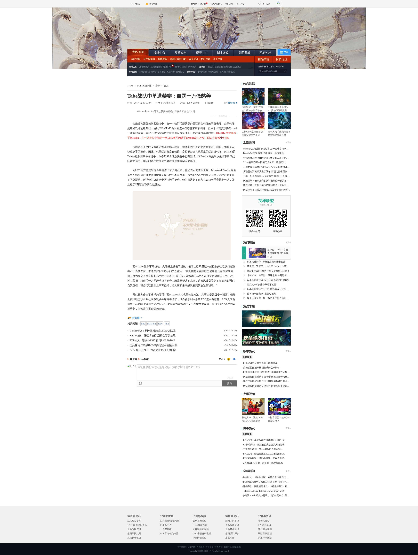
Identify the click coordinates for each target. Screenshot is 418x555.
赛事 (157, 86)
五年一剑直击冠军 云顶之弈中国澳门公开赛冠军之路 (269, 176)
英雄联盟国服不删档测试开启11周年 (261, 367)
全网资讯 (180, 72)
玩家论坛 (265, 52)
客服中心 (228, 547)
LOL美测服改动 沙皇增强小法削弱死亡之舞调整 (267, 372)
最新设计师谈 (232, 533)
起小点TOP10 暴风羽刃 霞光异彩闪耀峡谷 (268, 280)
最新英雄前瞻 (232, 529)
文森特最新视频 (201, 529)
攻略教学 (162, 59)
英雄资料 (180, 52)
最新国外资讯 (232, 521)
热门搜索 (205, 59)
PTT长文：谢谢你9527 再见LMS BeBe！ (153, 340)
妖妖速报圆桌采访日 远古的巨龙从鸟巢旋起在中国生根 (271, 386)
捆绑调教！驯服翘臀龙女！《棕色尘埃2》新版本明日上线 (271, 486)
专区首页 (138, 52)
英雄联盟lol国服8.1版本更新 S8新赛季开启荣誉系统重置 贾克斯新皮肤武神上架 (153, 40)
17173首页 (135, 3)
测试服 (211, 67)
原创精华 (171, 72)
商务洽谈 (209, 547)
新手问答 (152, 72)
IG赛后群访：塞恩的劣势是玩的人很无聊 (263, 444)
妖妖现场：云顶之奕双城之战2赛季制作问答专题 (267, 190)
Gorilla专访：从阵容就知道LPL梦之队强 (153, 330)
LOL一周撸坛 (265, 538)
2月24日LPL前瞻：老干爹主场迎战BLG (263, 463)
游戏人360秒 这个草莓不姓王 (261, 284)
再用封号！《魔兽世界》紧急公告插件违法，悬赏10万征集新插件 (275, 477)
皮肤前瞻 (228, 67)
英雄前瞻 (219, 67)
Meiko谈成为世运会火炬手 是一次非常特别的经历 (268, 148)
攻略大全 (143, 72)
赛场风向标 (202, 72)
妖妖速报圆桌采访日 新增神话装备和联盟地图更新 (268, 381)
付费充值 (282, 59)
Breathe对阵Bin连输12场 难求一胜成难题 (263, 153)
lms (143, 323)
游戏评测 (280, 66)
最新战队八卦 (134, 533)
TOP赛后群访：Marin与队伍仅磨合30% (262, 449)
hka (167, 323)
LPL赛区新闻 (264, 525)
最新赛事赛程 (265, 533)
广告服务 (200, 547)
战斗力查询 (144, 67)
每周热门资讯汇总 (227, 72)
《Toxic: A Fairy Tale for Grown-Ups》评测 (263, 491)
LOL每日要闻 (134, 521)
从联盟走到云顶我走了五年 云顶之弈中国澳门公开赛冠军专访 (274, 171)
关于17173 (181, 547)
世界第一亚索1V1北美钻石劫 (261, 294)
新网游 (194, 3)
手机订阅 (209, 103)
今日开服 (229, 3)
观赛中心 (202, 52)
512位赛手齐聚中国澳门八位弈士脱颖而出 (264, 162)
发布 (229, 383)
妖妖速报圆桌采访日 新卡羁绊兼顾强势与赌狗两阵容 (269, 377)
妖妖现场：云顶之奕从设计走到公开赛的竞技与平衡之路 (271, 180)
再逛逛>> (137, 317)
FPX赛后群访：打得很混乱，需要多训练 (263, 458)
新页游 (203, 3)
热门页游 (240, 3)
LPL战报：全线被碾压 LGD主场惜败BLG (264, 454)
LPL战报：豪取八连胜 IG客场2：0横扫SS (264, 440)
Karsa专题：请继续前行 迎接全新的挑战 (153, 335)
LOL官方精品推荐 (169, 533)
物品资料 (136, 59)
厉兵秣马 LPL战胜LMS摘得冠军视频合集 (153, 345)
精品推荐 (264, 59)
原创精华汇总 (134, 538)
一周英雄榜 (165, 529)
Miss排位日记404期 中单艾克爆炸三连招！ (268, 271)
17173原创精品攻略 (169, 521)
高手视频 (217, 59)
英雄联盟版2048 (178, 59)
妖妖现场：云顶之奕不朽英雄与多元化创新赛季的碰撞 (270, 185)
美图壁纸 (244, 52)
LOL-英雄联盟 (144, 86)
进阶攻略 (161, 72)
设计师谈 (237, 67)
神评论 (232, 103)
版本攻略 (223, 52)
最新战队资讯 (134, 529)
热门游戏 (266, 3)
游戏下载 (270, 66)
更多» (288, 142)
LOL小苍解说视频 (202, 533)
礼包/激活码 (216, 3)
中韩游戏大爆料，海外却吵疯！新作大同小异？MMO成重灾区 (273, 482)
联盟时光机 (213, 72)
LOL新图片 (165, 525)
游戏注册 (262, 66)
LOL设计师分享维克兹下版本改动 (260, 363)
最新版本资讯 (232, 525)
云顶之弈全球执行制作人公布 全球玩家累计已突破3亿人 (271, 167)
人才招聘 (191, 547)
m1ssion (151, 323)
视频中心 (159, 52)
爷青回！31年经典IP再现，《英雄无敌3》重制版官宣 (269, 495)
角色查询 (192, 67)
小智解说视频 (199, 538)
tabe (160, 323)
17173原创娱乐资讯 (137, 525)
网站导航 (153, 3)
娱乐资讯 (193, 59)
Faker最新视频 (200, 525)
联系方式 (219, 547)
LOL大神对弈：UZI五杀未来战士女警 (266, 262)
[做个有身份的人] (228, 359)
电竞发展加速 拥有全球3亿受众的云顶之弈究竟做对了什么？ (273, 158)
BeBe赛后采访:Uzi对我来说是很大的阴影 (153, 350)
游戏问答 (167, 67)
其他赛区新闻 (265, 529)
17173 (130, 86)
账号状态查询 (181, 67)
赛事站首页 (263, 521)
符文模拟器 (149, 59)
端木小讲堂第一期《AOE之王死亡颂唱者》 (269, 298)
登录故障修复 (156, 67)
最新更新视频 (199, 521)
